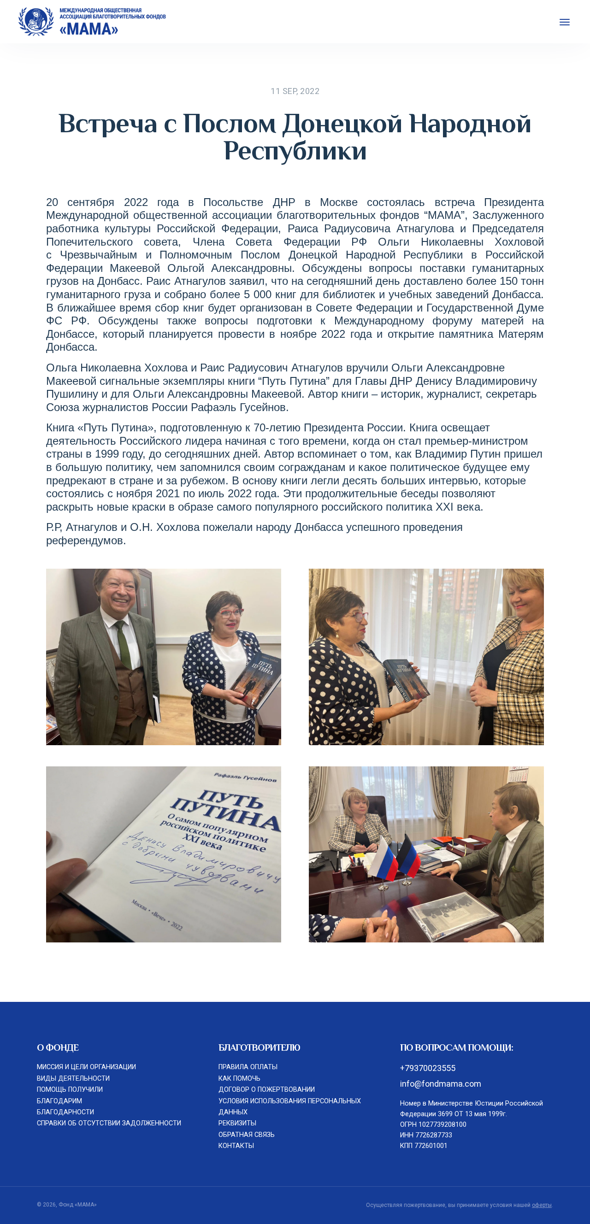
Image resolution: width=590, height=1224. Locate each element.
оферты (542, 1205)
